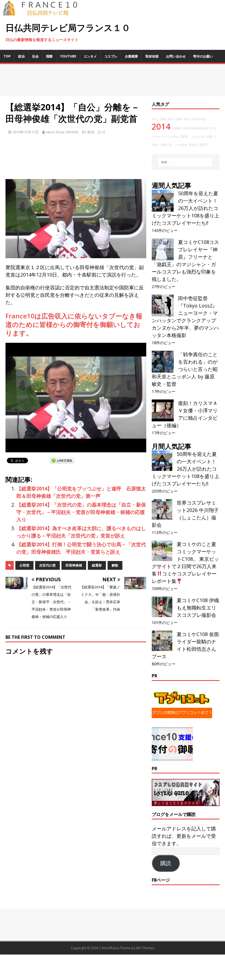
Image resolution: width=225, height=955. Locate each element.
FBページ (161, 880)
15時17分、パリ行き (173, 145)
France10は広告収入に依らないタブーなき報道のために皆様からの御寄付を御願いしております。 (73, 324)
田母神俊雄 (74, 565)
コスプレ (110, 56)
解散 (115, 565)
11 (215, 137)
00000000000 (199, 128)
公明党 (24, 565)
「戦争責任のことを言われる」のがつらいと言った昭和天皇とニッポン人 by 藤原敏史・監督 (185, 369)
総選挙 (97, 565)
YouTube (68, 56)
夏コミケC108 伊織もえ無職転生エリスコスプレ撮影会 (198, 607)
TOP (7, 56)
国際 (49, 56)
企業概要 (131, 56)
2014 (161, 126)
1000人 (193, 145)
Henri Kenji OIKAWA (62, 132)
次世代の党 (47, 565)
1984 (163, 119)
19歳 (209, 137)
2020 (155, 145)
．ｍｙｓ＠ (196, 137)
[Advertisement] (112, 80)
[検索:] (185, 162)
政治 (21, 56)
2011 (155, 119)
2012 (213, 128)
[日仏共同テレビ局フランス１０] (44, 12)
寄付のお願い (203, 56)
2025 (171, 119)
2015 (203, 144)
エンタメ (90, 56)
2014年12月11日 (26, 132)
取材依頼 (152, 56)
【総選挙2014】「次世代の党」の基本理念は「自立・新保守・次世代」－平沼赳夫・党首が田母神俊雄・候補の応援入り (81, 512)
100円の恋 (199, 119)
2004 (185, 128)
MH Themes (145, 948)
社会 (35, 56)
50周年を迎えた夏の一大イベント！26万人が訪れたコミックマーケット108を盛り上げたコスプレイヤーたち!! (185, 208)
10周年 (176, 128)
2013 (184, 136)
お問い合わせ (176, 56)
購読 (165, 863)
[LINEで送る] (62, 460)
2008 (179, 119)
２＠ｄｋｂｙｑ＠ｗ (165, 137)
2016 (187, 119)
